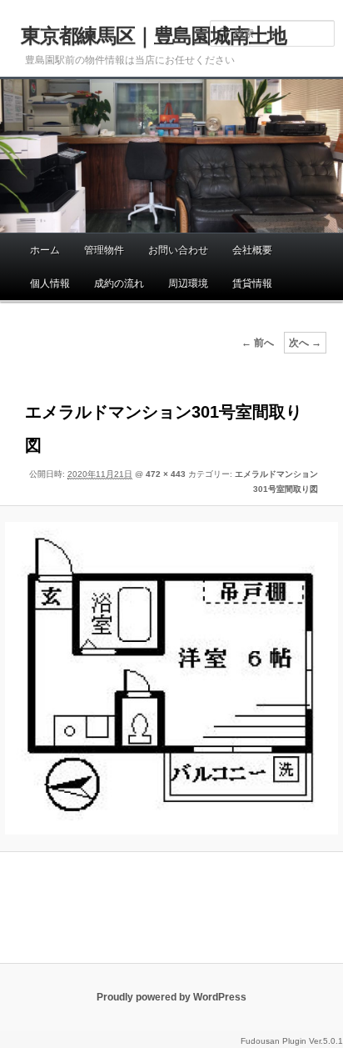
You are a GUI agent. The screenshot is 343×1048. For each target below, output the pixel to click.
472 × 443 (166, 474)
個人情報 (50, 283)
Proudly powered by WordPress (171, 997)
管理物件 (104, 250)
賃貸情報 (252, 283)
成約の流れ (119, 283)
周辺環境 (188, 283)
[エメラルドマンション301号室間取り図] (171, 678)
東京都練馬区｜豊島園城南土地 (153, 35)
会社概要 (252, 250)
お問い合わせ (178, 250)
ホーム (45, 250)
